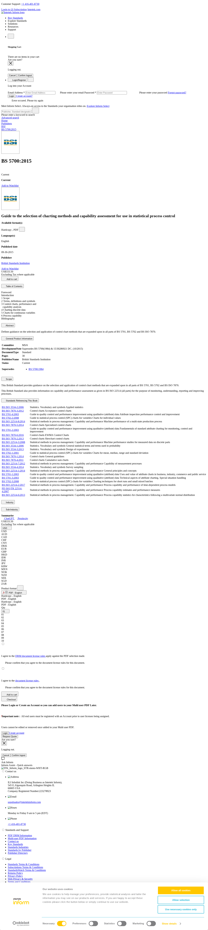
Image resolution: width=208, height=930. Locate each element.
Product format (9, 588)
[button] (6, 528)
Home (4, 120)
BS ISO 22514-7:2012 (13, 463)
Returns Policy (15, 873)
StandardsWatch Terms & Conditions (27, 870)
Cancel (12, 75)
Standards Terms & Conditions (23, 864)
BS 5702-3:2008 (10, 481)
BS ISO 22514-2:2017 (13, 485)
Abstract (9, 325)
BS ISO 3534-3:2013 (13, 449)
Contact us (13, 841)
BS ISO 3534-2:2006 (13, 407)
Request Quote (10, 736)
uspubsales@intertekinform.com (24, 802)
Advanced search (10, 117)
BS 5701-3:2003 (10, 477)
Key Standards (15, 844)
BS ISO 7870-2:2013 (13, 438)
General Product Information (18, 338)
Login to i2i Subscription (14, 9)
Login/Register (19, 80)
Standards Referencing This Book (21, 400)
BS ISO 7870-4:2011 (13, 460)
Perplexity (22, 518)
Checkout (11, 699)
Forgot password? (177, 92)
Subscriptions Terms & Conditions (25, 867)
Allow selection (181, 900)
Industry (9, 502)
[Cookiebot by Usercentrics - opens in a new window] (21, 923)
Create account (16, 733)
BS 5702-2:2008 (10, 417)
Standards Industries (18, 847)
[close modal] (10, 63)
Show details (169, 923)
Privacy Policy (15, 876)
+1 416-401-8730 (30, 4)
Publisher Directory (18, 853)
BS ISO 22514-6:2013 (13, 495)
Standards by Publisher (19, 850)
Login (11, 96)
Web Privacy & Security (20, 879)
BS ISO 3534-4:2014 (13, 467)
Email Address (46, 92)
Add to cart (11, 279)
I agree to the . (20, 680)
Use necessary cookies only (181, 909)
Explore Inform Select (98, 106)
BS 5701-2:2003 (10, 430)
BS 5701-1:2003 (10, 474)
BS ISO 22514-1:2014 (13, 470)
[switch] (93, 923)
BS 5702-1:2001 (10, 452)
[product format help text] (20, 587)
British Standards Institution (15, 263)
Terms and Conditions (19, 881)
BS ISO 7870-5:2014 (13, 425)
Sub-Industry (11, 509)
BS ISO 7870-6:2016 (13, 435)
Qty (3, 607)
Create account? (23, 96)
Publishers (6, 123)
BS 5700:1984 (36, 369)
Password (126, 92)
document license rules (27, 680)
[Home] (13, 12)
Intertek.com (33, 9)
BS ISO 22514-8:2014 (13, 421)
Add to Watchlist (10, 185)
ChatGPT (9, 518)
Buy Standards (15, 18)
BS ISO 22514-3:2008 (13, 442)
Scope (8, 379)
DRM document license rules (30, 656)
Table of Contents (13, 286)
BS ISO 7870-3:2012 (13, 410)
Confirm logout (25, 75)
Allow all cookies (180, 890)
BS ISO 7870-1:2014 (13, 456)
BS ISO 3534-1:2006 (13, 445)
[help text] (22, 229)
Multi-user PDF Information (22, 838)
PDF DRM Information (20, 835)
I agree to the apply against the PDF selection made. (43, 656)
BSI (3, 126)
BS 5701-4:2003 (10, 414)
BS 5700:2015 (8, 129)
